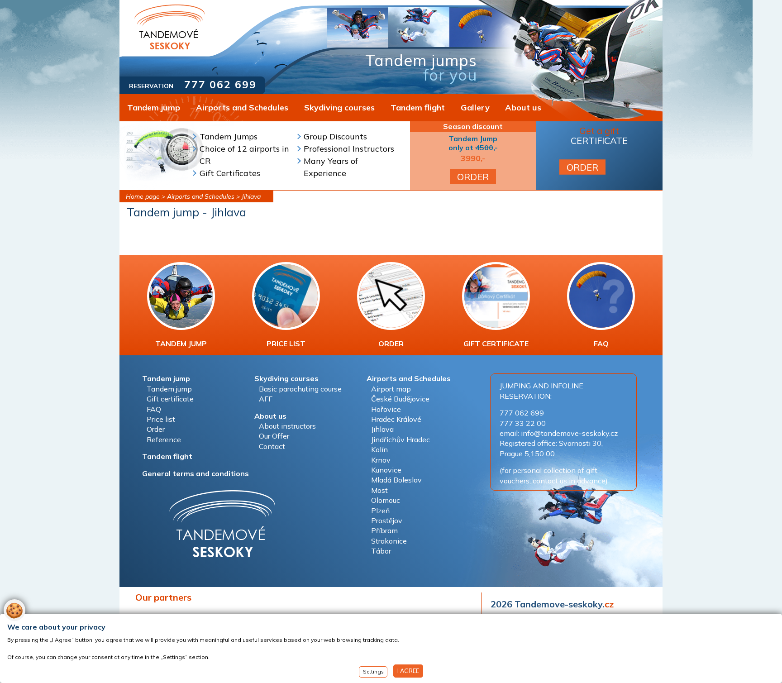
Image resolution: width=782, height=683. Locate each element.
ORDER (473, 176)
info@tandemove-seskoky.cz (569, 433)
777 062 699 (220, 84)
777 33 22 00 (523, 423)
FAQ (601, 343)
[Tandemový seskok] (170, 26)
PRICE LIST (286, 343)
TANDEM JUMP (181, 343)
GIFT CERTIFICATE (496, 343)
